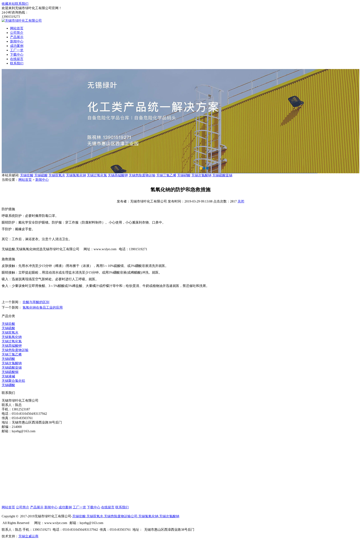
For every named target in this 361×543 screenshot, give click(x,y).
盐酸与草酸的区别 (36, 302)
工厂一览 (79, 507)
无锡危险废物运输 (142, 175)
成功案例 (65, 507)
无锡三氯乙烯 (166, 175)
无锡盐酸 (26, 175)
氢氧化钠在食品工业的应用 (43, 307)
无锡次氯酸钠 (201, 175)
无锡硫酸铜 (10, 372)
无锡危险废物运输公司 (120, 516)
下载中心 (93, 507)
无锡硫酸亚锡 (222, 175)
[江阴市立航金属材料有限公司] (22, 20)
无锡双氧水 (56, 175)
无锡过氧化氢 (97, 175)
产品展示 (36, 507)
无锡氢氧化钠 (76, 175)
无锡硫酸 (41, 175)
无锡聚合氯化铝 (13, 380)
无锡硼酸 (8, 385)
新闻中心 (42, 179)
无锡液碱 (8, 376)
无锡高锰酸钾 (118, 175)
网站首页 (25, 179)
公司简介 (22, 507)
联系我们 (21, 3)
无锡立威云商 (28, 536)
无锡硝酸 (184, 175)
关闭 (241, 201)
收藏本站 (8, 3)
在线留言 (107, 507)
